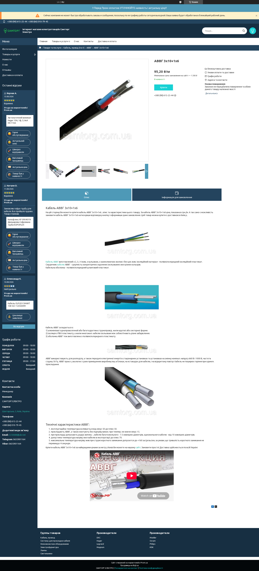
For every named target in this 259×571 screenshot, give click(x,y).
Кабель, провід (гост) (74, 48)
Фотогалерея (9, 49)
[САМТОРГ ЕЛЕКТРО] (12, 31)
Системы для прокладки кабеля (55, 541)
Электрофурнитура (49, 547)
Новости (7, 59)
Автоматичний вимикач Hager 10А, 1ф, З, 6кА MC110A (19, 120)
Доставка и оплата (107, 41)
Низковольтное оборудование (54, 544)
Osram (153, 541)
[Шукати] (243, 30)
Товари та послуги (52, 48)
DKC (98, 538)
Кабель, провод (47, 538)
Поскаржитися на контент (126, 568)
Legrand (100, 544)
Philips (152, 544)
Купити (163, 87)
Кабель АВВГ (52, 262)
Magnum (100, 547)
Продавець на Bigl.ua (129, 565)
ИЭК (151, 547)
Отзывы (6, 70)
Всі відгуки (18, 326)
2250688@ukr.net (17, 435)
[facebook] (212, 507)
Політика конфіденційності (151, 568)
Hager (99, 541)
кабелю (61, 264)
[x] (216, 507)
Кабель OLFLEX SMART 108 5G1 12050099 (19, 304)
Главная (43, 41)
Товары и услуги (60, 41)
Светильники (46, 553)
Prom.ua (144, 563)
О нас (76, 41)
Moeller (153, 538)
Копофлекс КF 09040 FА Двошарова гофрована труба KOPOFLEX (19, 222)
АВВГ (89, 48)
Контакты (88, 41)
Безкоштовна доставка (219, 69)
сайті (138, 447)
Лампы (43, 550)
